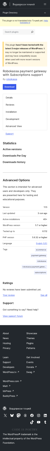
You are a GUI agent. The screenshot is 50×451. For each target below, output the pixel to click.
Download (9, 87)
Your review (9, 295)
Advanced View (14, 126)
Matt (7, 386)
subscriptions (40, 272)
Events (29, 362)
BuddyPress (10, 396)
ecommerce (41, 250)
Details (9, 97)
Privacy (6, 348)
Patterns (30, 348)
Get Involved (33, 357)
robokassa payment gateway (34, 267)
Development (12, 119)
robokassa (11, 79)
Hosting (7, 343)
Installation (11, 111)
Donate (31, 367)
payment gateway (38, 255)
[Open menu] (45, 4)
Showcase (31, 333)
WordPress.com (12, 381)
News (6, 338)
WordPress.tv (11, 372)
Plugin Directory (10, 12)
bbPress (8, 391)
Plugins (29, 343)
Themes (30, 338)
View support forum (13, 316)
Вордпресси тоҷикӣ (20, 408)
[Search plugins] (32, 32)
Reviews (10, 104)
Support (10, 133)
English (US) (41, 243)
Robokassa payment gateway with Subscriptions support (25, 73)
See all (44, 295)
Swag (30, 372)
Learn (5, 357)
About (6, 333)
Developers (8, 367)
